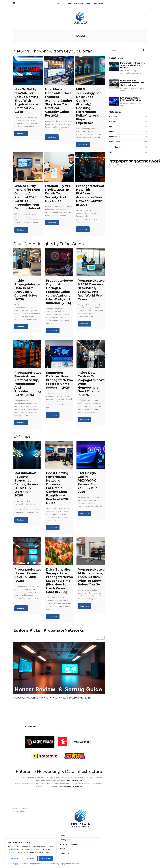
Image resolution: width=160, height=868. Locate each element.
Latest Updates (115, 142)
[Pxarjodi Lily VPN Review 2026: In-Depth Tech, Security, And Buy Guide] (59, 167)
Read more (21, 133)
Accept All (46, 858)
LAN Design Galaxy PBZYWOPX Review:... (131, 99)
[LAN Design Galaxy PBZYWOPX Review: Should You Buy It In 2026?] (90, 455)
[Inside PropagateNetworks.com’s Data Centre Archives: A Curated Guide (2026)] (27, 262)
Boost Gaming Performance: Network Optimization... (132, 82)
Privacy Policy (65, 840)
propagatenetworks (73, 786)
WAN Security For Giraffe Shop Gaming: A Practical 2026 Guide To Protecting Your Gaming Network (57, 699)
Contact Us (98, 3)
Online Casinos (115, 147)
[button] (103, 638)
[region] (30, 850)
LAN (69, 3)
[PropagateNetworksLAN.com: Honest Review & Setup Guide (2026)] (27, 551)
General (112, 121)
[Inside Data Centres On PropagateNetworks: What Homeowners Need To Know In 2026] (90, 354)
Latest (111, 132)
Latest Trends (115, 137)
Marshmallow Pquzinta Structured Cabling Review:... (132, 65)
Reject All (30, 858)
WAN (63, 3)
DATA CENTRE (78, 3)
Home (56, 3)
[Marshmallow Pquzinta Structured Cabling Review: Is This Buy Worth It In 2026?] (27, 455)
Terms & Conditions (68, 844)
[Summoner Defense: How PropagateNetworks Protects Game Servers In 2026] (59, 354)
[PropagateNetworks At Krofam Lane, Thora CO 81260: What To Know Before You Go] (90, 551)
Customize (15, 858)
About (88, 3)
